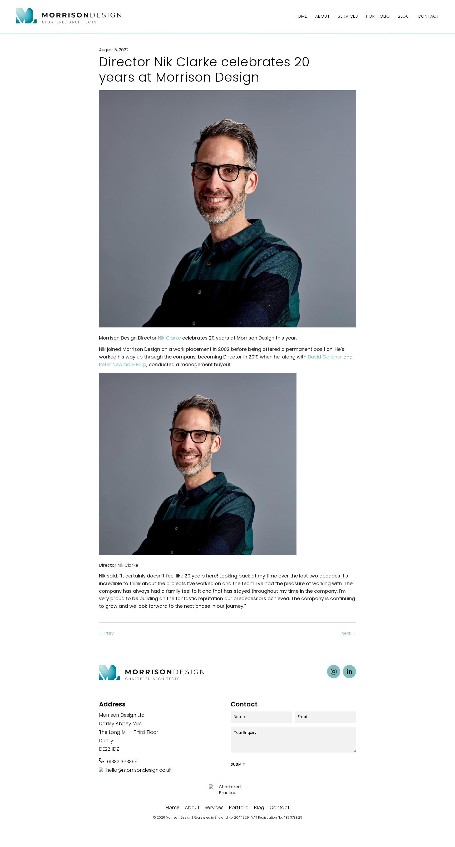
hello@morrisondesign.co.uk (138, 770)
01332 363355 (121, 762)
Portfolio (378, 16)
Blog (404, 16)
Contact (428, 16)
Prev (106, 633)
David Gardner (325, 357)
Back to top (442, 834)
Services (348, 16)
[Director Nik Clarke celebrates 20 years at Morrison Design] (227, 332)
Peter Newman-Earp (122, 365)
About (322, 16)
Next (348, 633)
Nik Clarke (169, 338)
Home (301, 16)
